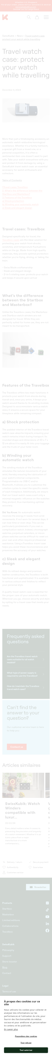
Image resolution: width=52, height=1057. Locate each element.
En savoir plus (11, 1029)
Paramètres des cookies (26, 1036)
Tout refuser (26, 1043)
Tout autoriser (26, 1050)
